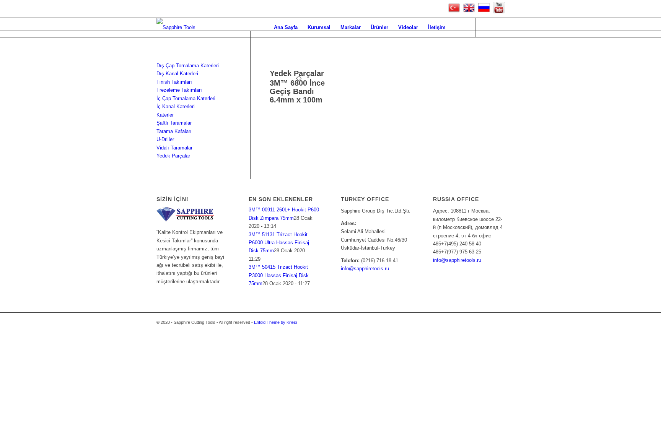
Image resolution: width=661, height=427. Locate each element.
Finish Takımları (174, 82)
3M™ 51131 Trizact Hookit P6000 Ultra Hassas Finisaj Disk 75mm (279, 243)
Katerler (165, 115)
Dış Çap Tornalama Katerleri (187, 65)
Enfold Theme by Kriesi (275, 322)
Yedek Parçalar (173, 156)
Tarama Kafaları (174, 131)
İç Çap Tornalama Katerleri (185, 98)
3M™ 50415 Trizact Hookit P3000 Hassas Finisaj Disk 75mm (279, 275)
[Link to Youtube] (487, 27)
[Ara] (458, 27)
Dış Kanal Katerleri (177, 73)
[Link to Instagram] (499, 27)
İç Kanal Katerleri (175, 106)
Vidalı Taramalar (174, 148)
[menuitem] (286, 27)
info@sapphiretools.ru (365, 268)
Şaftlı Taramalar (174, 123)
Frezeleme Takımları (179, 90)
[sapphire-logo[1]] (175, 27)
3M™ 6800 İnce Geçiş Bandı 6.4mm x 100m (297, 91)
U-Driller (165, 139)
